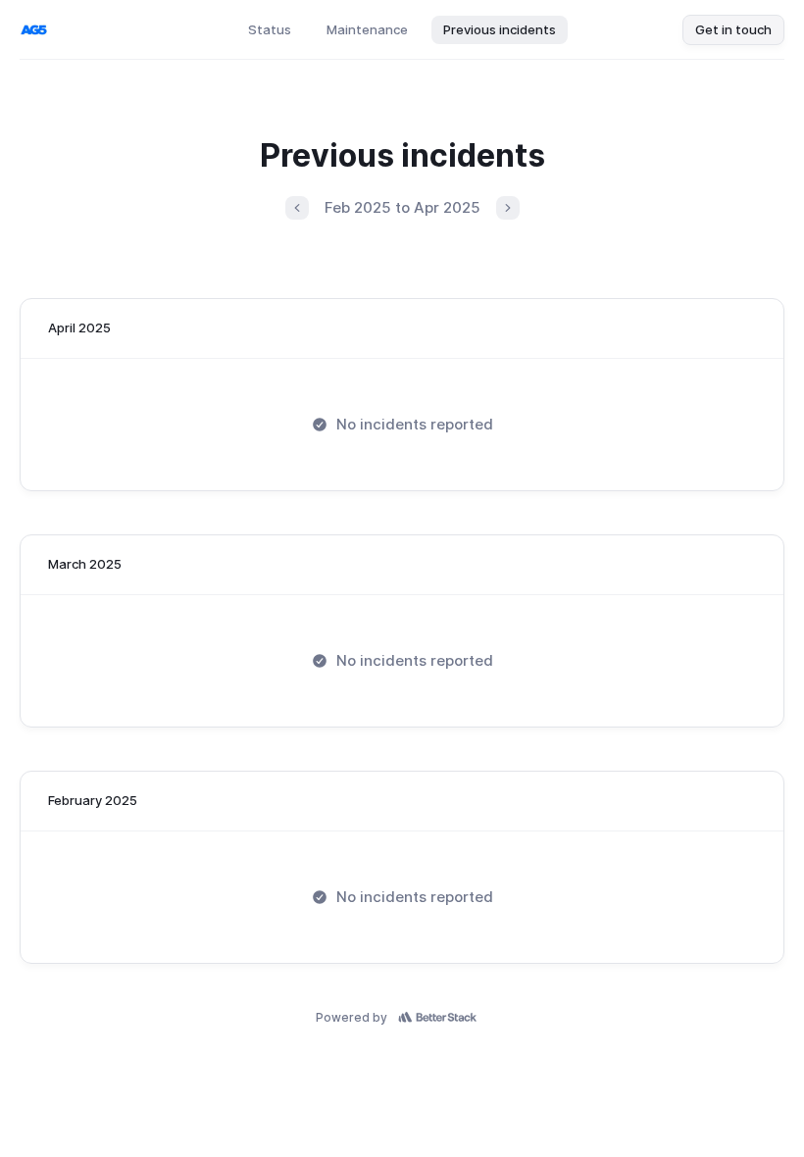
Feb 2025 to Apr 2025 (402, 207)
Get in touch (733, 29)
